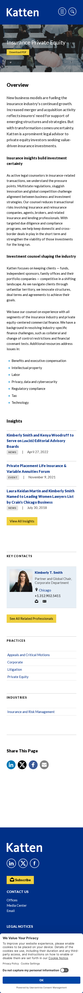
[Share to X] (22, 764)
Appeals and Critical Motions (28, 655)
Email (11, 911)
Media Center (17, 905)
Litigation (14, 669)
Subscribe (22, 880)
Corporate (15, 662)
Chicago (44, 590)
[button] (11, 764)
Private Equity (18, 677)
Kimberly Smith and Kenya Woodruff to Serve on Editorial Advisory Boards (40, 440)
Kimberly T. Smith (49, 572)
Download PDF (18, 52)
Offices (12, 900)
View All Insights (22, 521)
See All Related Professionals (31, 618)
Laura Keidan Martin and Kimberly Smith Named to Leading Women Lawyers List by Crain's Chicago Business (40, 496)
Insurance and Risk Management (31, 712)
